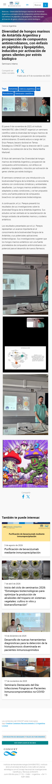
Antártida (13, 88)
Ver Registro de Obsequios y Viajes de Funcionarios (24, 737)
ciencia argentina (27, 88)
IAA (38, 88)
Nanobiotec (8, 93)
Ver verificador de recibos (25, 743)
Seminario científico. (24, 93)
